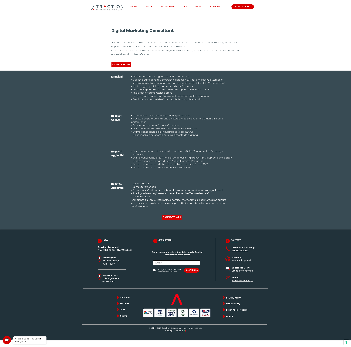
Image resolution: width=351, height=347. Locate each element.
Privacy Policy (233, 297)
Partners (124, 303)
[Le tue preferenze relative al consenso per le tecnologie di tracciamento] (346, 342)
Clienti (123, 316)
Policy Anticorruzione (237, 310)
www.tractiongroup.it (241, 260)
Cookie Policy (233, 303)
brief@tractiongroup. (242, 280)
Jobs (122, 309)
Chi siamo (125, 297)
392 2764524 (242, 250)
